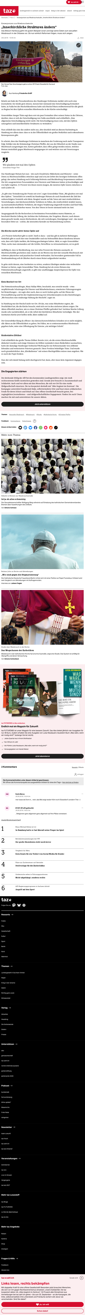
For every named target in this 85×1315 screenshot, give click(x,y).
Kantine (4, 1239)
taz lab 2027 (5, 1185)
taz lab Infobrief (6, 1149)
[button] (82, 2)
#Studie (39, 415)
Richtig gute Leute (7, 993)
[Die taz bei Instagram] (24, 906)
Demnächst (5, 1165)
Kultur (3, 936)
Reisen (3, 1234)
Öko (2, 926)
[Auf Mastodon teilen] (25, 427)
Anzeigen (4, 1249)
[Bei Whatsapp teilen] (40, 427)
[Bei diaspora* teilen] (45, 427)
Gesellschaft (5, 931)
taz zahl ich (5, 1061)
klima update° (6, 1102)
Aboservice (5, 1270)
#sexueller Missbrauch (16, 415)
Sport (3, 941)
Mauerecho (5, 1107)
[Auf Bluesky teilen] (30, 427)
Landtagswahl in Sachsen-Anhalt (13, 973)
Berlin (3, 946)
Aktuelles (4, 1014)
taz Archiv (4, 1217)
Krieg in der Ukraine (8, 983)
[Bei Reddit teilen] (51, 427)
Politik (3, 921)
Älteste (81, 767)
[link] (32, 11)
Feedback (4, 1265)
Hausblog (4, 1019)
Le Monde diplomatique (9, 1212)
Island (3, 988)
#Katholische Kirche (50, 415)
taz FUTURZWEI (7, 1207)
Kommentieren (15, 421)
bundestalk (5, 1092)
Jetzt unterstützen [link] (42, 404)
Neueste (74, 767)
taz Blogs (4, 1202)
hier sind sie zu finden (70, 782)
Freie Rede (5, 1112)
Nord (12, 17)
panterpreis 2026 (7, 1076)
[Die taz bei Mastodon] (14, 906)
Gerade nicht (74, 1278)
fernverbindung (6, 1097)
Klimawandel (5, 998)
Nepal (3, 978)
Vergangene (5, 1180)
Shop (3, 1244)
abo (2, 1051)
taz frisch (4, 1139)
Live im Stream (6, 1175)
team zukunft (6, 1134)
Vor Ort (3, 1170)
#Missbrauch (30, 415)
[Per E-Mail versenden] (20, 427)
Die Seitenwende (7, 1024)
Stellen (3, 1029)
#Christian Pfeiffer (64, 415)
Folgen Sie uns (6, 905)
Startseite (4, 17)
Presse (3, 1035)
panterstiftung (6, 1071)
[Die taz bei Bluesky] (19, 906)
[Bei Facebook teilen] (35, 427)
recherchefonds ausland (10, 1066)
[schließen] (82, 1278)
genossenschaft (7, 1056)
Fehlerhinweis (26, 421)
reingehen (5, 1118)
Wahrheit (4, 957)
